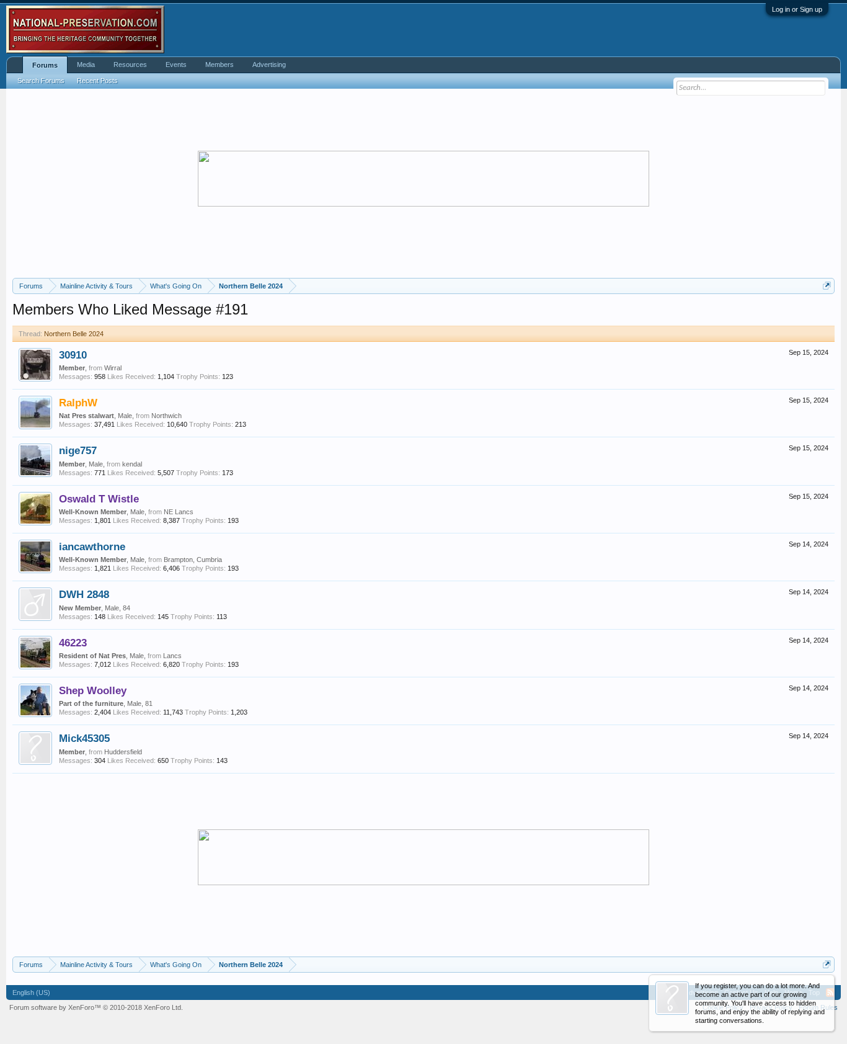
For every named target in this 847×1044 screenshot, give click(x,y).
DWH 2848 (84, 594)
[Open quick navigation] (827, 286)
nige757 (78, 450)
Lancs (172, 655)
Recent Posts (97, 80)
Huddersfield (123, 752)
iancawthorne (92, 546)
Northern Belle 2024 (74, 333)
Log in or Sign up (797, 9)
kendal (132, 464)
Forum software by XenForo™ (96, 1007)
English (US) (31, 992)
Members (219, 64)
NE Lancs (178, 511)
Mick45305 (84, 738)
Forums (45, 65)
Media (86, 64)
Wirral (113, 368)
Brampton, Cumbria (193, 559)
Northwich (166, 415)
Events (176, 64)
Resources (130, 64)
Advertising (269, 64)
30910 (73, 355)
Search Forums (40, 80)
